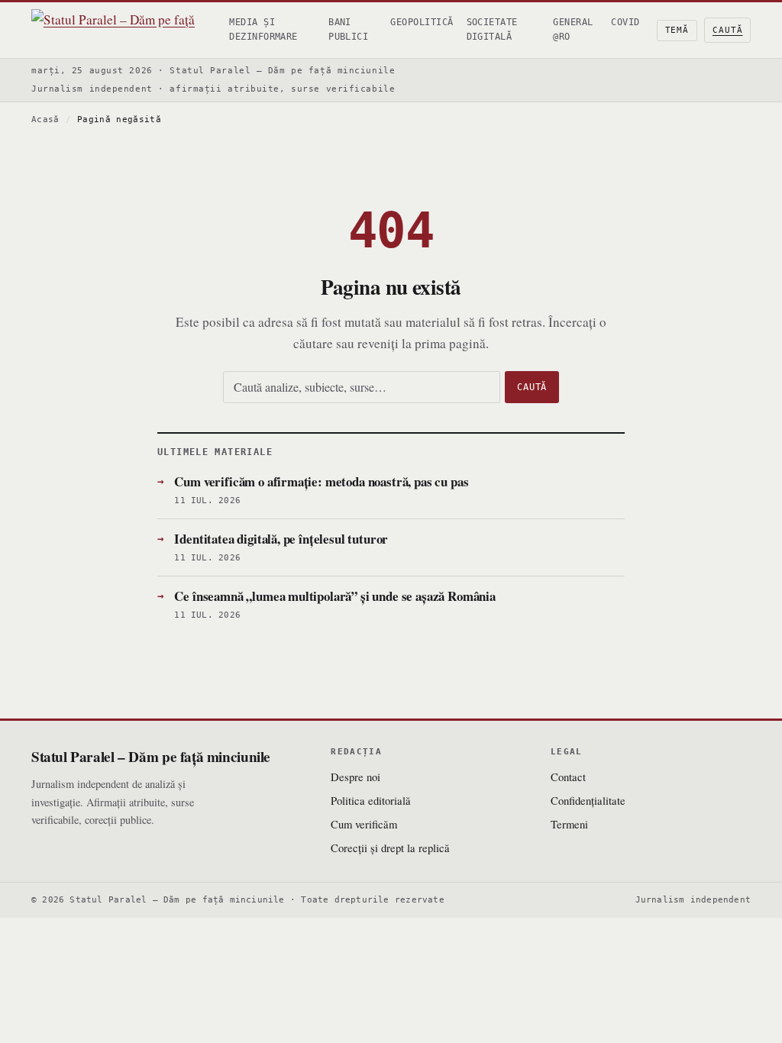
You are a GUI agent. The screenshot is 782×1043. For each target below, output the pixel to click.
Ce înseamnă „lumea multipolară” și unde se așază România (335, 595)
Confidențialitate (588, 800)
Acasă (45, 119)
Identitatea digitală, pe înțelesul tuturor (281, 538)
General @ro (573, 29)
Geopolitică (421, 22)
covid (625, 22)
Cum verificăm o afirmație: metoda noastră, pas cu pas (321, 481)
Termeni (569, 823)
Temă (677, 30)
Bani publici (348, 29)
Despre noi (355, 776)
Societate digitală (492, 29)
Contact (568, 776)
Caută (727, 30)
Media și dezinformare (263, 29)
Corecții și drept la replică (390, 847)
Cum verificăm (364, 823)
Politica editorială (371, 800)
